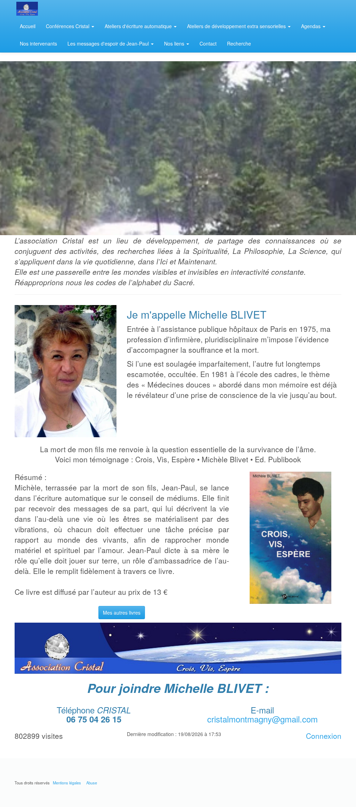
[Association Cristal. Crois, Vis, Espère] (45, 8)
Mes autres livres (121, 612)
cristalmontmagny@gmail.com (262, 719)
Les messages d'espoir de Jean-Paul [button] (108, 43)
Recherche (239, 43)
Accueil (27, 26)
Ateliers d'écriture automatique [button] (139, 26)
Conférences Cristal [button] (68, 26)
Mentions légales (67, 782)
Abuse (91, 782)
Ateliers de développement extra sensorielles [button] (237, 26)
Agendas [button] (311, 26)
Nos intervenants (38, 43)
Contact (208, 43)
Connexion (323, 735)
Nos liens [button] (175, 43)
